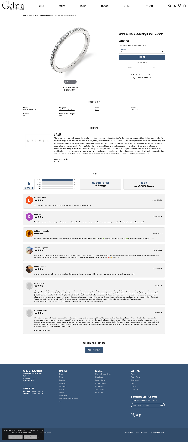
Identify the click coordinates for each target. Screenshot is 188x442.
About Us (134, 374)
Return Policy (135, 377)
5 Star (39, 180)
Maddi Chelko (39, 266)
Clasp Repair (99, 377)
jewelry (30, 15)
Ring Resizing (99, 389)
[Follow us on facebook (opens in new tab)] (133, 415)
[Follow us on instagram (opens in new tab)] (138, 415)
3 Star (39, 184)
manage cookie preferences (21, 432)
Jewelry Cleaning (100, 383)
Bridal (36, 15)
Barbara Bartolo (40, 310)
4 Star (39, 182)
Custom (62, 5)
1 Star (39, 188)
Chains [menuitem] (61, 392)
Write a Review (94, 349)
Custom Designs (100, 380)
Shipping (130, 67)
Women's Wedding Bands (46, 15)
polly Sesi (38, 214)
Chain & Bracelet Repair (103, 374)
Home (24, 15)
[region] (70, 51)
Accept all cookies (30, 437)
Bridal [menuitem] (61, 374)
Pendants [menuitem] (62, 383)
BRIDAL (41, 5)
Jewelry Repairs (100, 386)
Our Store (149, 5)
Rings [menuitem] (61, 377)
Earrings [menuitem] (62, 380)
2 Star (39, 186)
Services (127, 5)
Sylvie (97, 110)
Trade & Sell (99, 392)
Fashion (83, 5)
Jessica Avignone (41, 247)
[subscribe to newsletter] (161, 405)
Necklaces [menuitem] (62, 386)
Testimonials (135, 380)
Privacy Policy (129, 433)
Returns (153, 67)
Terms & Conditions (141, 433)
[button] (169, 5)
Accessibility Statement (157, 433)
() (74, 180)
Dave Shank (39, 283)
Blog (132, 383)
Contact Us (134, 389)
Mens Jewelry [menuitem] (63, 395)
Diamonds (105, 5)
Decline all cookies (15, 437)
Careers (133, 386)
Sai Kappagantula (41, 231)
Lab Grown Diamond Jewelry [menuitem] (69, 398)
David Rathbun (40, 197)
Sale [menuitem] (60, 401)
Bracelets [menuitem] (62, 389)
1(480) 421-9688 (70, 90)
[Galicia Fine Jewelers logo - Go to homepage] (13, 5)
